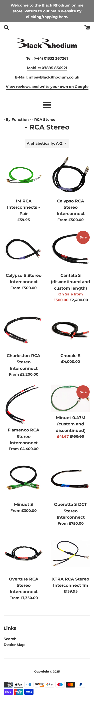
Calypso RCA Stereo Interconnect (71, 207)
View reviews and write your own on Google (47, 86)
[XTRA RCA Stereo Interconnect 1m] (70, 553)
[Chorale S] (70, 330)
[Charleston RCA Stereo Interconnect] (23, 330)
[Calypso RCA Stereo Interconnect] (70, 175)
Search (10, 639)
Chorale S (70, 355)
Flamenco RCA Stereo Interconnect (23, 436)
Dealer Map (14, 644)
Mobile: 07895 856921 (47, 67)
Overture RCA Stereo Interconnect (23, 585)
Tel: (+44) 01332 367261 (47, 58)
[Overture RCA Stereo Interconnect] (23, 553)
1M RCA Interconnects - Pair (23, 207)
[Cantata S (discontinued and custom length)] (70, 250)
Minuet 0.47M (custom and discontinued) (71, 424)
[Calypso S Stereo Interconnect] (23, 250)
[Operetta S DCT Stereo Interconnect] (70, 479)
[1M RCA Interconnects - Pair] (23, 175)
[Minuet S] (23, 479)
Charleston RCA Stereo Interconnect (23, 362)
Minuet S (23, 504)
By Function (17, 119)
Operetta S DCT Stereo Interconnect (70, 511)
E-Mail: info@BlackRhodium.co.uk (47, 77)
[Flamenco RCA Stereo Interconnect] (23, 404)
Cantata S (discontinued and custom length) (70, 282)
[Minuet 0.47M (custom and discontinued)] (70, 398)
